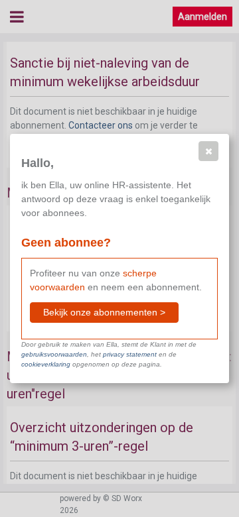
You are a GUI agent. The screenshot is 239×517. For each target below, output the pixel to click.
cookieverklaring (45, 364)
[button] (208, 151)
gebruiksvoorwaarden (54, 354)
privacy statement (130, 354)
